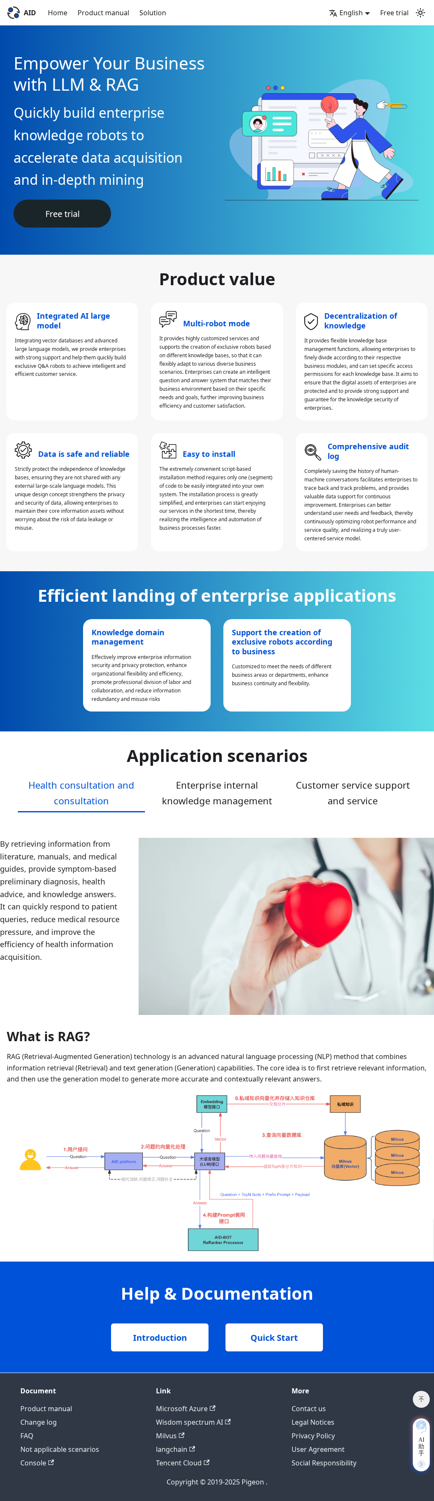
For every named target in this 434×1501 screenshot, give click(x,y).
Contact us (309, 1408)
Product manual (103, 12)
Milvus (166, 1435)
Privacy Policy (313, 1435)
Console (33, 1463)
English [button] (351, 12)
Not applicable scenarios (59, 1449)
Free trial (394, 12)
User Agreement (318, 1449)
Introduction (160, 1337)
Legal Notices (313, 1422)
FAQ (26, 1435)
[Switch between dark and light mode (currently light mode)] (420, 12)
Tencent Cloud (179, 1463)
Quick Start (274, 1337)
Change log (38, 1422)
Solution (152, 12)
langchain (171, 1449)
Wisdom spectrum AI (189, 1422)
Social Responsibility (324, 1463)
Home (57, 12)
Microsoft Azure (182, 1408)
